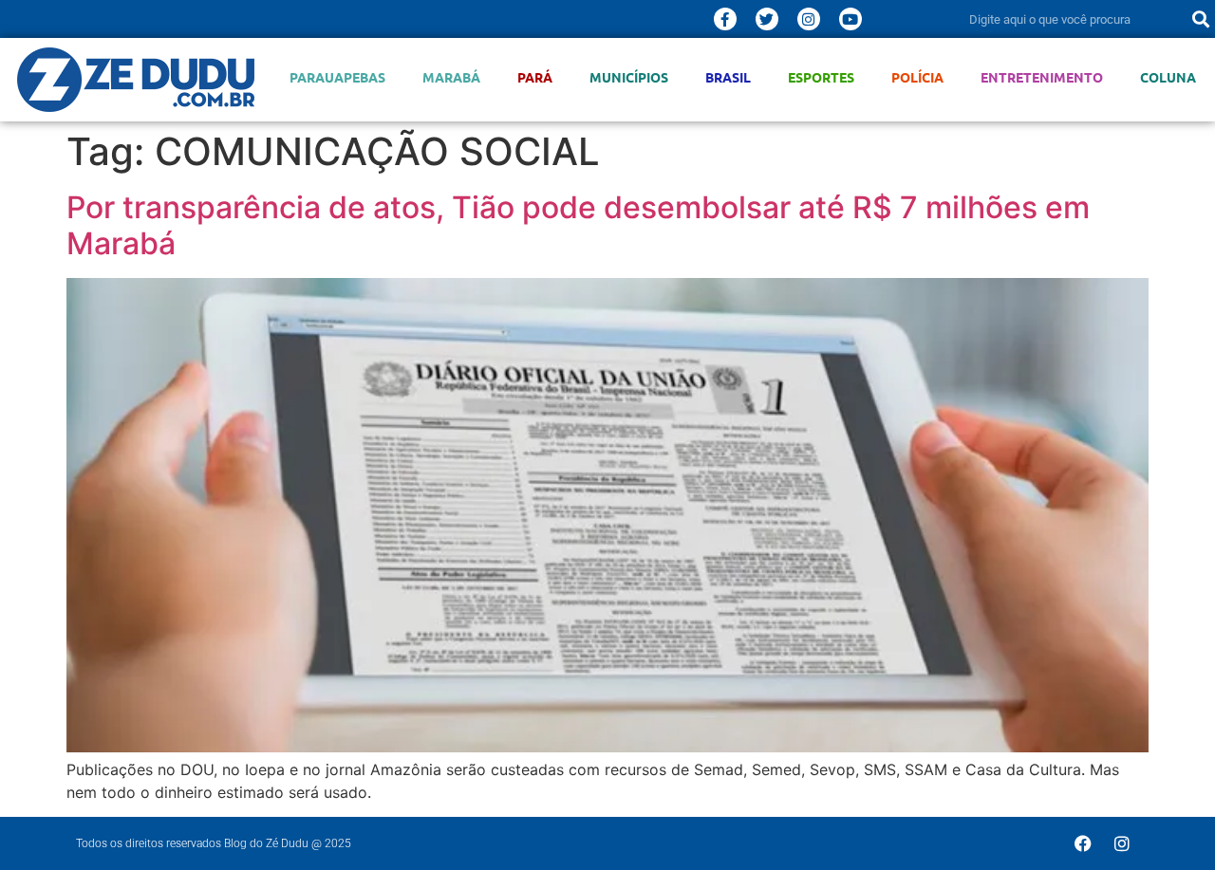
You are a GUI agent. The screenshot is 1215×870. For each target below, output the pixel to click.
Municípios (628, 77)
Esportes (821, 77)
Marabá (451, 77)
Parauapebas (337, 77)
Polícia (917, 77)
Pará (534, 77)
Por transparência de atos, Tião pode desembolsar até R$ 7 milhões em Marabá (578, 225)
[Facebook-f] (725, 19)
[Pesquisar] (1201, 19)
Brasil (728, 77)
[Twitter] (767, 19)
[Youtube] (850, 19)
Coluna (1168, 77)
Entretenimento (1042, 77)
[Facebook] (1083, 843)
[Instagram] (808, 19)
